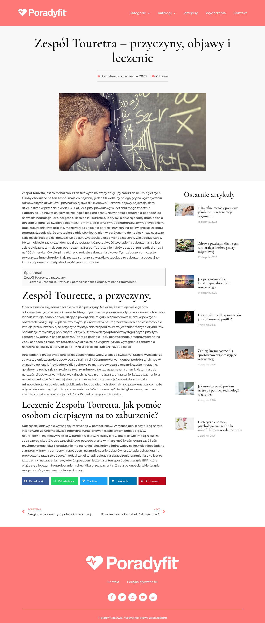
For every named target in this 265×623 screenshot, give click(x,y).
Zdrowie (162, 76)
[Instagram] (132, 597)
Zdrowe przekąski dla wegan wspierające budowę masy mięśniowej (218, 247)
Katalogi (165, 13)
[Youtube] (143, 597)
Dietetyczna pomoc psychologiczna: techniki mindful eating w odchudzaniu (220, 425)
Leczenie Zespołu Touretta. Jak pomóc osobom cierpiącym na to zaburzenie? (82, 281)
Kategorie (138, 13)
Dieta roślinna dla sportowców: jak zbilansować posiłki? (220, 317)
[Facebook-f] (112, 597)
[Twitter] (122, 597)
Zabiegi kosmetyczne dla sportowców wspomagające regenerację (217, 354)
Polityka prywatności (142, 582)
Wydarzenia (216, 13)
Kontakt (240, 13)
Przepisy (191, 13)
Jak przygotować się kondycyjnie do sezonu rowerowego (214, 283)
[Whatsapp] (153, 597)
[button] (35, 481)
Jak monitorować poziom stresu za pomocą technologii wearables (218, 390)
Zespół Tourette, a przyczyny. (45, 277)
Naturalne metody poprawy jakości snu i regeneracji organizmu (218, 211)
